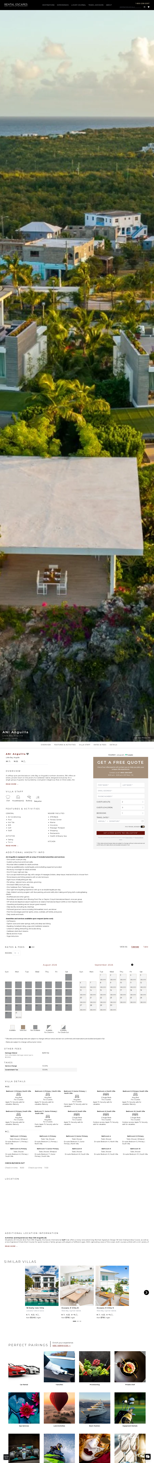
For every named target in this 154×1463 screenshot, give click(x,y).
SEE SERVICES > (62, 1346)
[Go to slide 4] (43, 1303)
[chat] (148, 1457)
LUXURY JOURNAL (78, 5)
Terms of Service (139, 837)
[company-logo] (16, 4)
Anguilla (18, 736)
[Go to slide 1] (74, 1303)
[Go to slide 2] (40, 1303)
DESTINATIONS (48, 5)
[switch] (143, 827)
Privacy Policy (128, 837)
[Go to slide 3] (41, 1303)
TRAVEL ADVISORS (96, 5)
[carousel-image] (42, 1286)
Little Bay (8, 736)
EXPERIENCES (63, 5)
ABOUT (109, 5)
